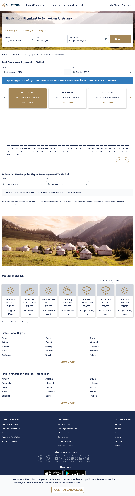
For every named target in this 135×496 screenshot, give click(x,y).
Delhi (48, 338)
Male (4, 350)
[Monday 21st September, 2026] (101, 145)
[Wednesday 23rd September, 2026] (110, 145)
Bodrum (5, 346)
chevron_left (4, 98)
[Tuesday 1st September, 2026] (17, 145)
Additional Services (10, 441)
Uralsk (48, 355)
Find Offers (27, 102)
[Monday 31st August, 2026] (13, 145)
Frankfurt (50, 342)
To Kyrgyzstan (32, 54)
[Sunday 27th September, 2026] (127, 145)
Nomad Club (70, 5)
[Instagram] (49, 458)
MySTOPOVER (64, 424)
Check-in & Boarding (67, 433)
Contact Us (63, 437)
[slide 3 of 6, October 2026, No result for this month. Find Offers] (107, 98)
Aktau (93, 355)
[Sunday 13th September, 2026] (67, 145)
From (7, 37)
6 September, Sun (78, 40)
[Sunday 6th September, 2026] (38, 145)
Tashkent (94, 346)
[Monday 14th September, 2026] (72, 145)
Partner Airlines (64, 441)
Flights (16, 54)
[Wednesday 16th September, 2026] (80, 145)
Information (54, 5)
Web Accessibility (65, 445)
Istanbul (94, 342)
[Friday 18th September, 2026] (89, 145)
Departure (73, 37)
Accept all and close (68, 489)
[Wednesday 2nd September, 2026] (21, 145)
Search (120, 39)
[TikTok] (88, 458)
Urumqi (48, 346)
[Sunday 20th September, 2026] (97, 145)
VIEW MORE (68, 362)
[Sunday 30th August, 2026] (8, 145)
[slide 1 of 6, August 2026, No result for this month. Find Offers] (28, 98)
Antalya (94, 383)
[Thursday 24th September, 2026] (114, 145)
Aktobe (93, 391)
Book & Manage (35, 5)
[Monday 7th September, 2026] (42, 145)
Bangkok (6, 395)
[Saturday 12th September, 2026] (63, 145)
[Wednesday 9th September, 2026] (51, 145)
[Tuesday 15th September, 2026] (76, 145)
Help (82, 5)
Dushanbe (7, 383)
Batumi (49, 350)
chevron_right (131, 98)
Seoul (92, 338)
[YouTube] (57, 458)
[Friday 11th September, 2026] (59, 145)
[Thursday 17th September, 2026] (84, 145)
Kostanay (6, 355)
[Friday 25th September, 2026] (118, 145)
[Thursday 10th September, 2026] (55, 145)
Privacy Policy (73, 482)
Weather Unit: (106, 281)
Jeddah (94, 350)
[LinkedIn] (80, 458)
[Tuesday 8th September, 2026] (46, 145)
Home (5, 54)
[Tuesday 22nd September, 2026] (105, 145)
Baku (48, 395)
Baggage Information (67, 428)
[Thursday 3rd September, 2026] (25, 145)
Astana (5, 342)
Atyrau (93, 387)
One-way (10, 30)
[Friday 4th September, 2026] (30, 145)
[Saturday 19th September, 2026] (93, 145)
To (38, 37)
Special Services (9, 433)
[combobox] (18, 40)
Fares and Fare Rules (11, 437)
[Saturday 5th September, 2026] (34, 145)
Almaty (5, 338)
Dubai (117, 433)
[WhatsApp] (72, 458)
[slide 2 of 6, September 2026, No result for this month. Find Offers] (67, 98)
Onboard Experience (11, 428)
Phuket (93, 395)
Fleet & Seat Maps (10, 424)
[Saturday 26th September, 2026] (122, 145)
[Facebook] (41, 458)
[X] (64, 458)
